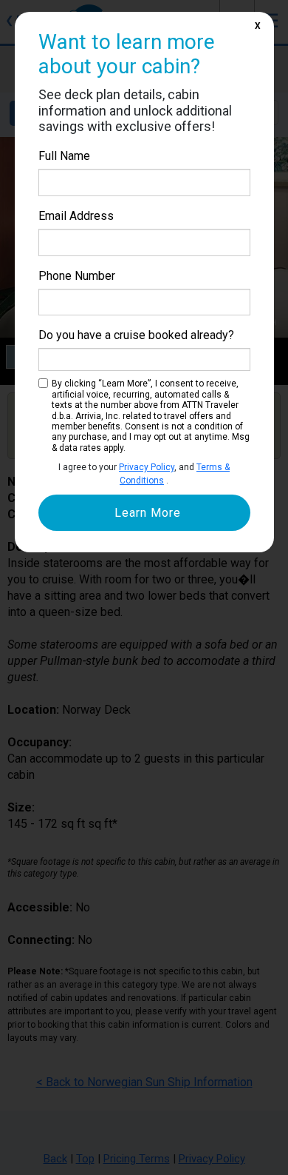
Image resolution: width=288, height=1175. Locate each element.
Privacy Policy (146, 467)
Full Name (64, 156)
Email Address (76, 216)
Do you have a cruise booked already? (136, 335)
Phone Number (76, 276)
